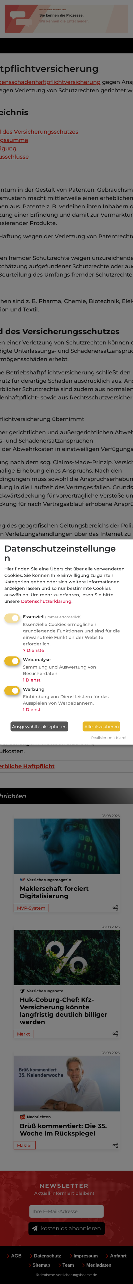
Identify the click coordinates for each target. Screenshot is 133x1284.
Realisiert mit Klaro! (108, 738)
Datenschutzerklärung (46, 601)
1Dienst (32, 680)
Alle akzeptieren (101, 726)
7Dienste (33, 650)
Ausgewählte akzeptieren (39, 726)
